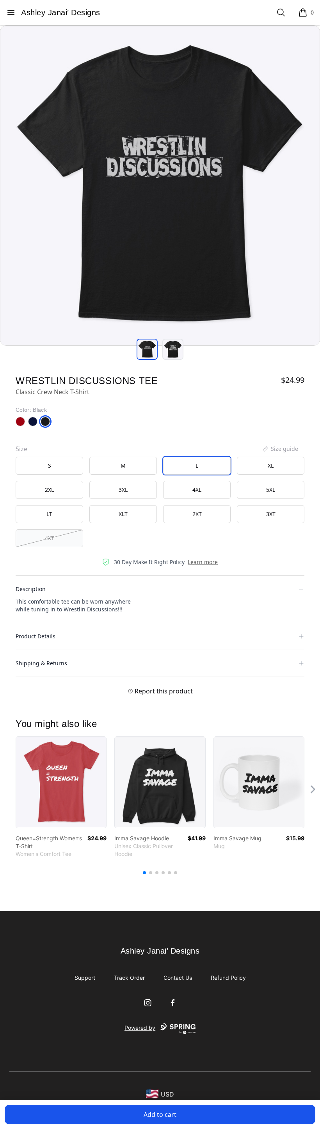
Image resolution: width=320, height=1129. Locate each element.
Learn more (203, 562)
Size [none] (21, 449)
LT (49, 514)
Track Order (129, 977)
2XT (197, 514)
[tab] (147, 349)
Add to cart (160, 1114)
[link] (61, 782)
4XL (196, 489)
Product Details (35, 636)
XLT (123, 514)
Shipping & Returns (41, 663)
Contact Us (178, 977)
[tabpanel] (160, 185)
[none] (279, 449)
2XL (49, 489)
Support (85, 977)
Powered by (139, 1027)
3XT (271, 514)
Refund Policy (228, 977)
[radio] (49, 466)
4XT (49, 538)
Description (31, 589)
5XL (270, 489)
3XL (123, 489)
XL (271, 465)
